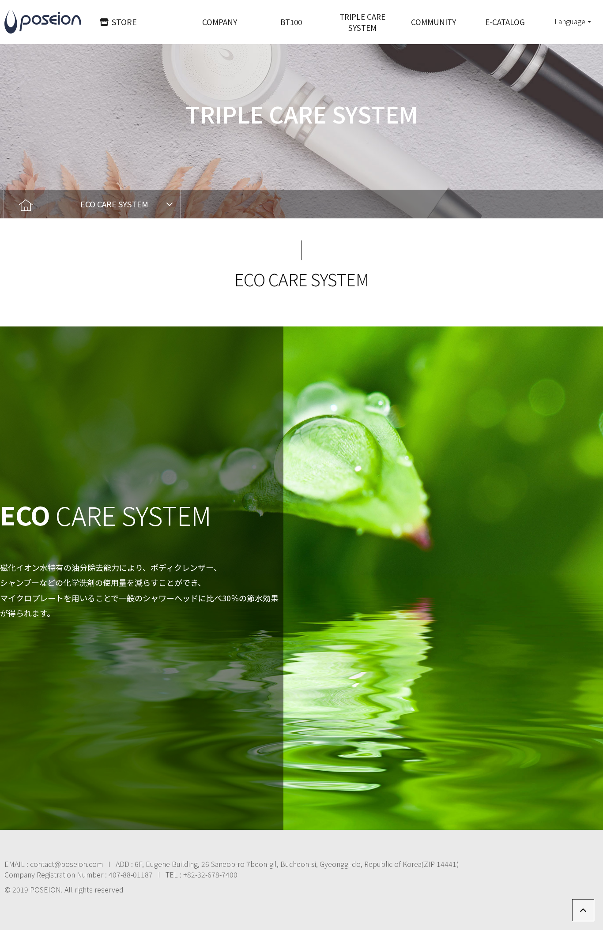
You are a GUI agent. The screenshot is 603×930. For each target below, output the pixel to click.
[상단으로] (583, 910)
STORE (124, 21)
